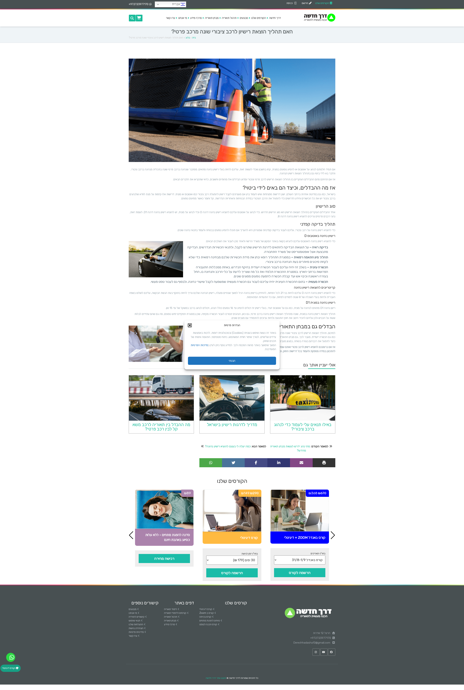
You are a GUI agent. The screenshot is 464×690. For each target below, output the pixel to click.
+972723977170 (138, 4)
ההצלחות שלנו (136, 624)
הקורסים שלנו (322, 3)
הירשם (305, 3)
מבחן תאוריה (170, 620)
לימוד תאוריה (170, 609)
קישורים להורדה (136, 616)
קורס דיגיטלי (249, 538)
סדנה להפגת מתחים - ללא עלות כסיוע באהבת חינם (167, 537)
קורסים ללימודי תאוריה (175, 613)
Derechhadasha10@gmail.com (312, 642)
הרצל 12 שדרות (322, 633)
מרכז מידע (169, 624)
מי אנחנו (133, 613)
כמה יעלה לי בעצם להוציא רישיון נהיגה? (228, 446)
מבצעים (132, 609)
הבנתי (232, 360)
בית (194, 37)
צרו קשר (133, 635)
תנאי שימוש (134, 620)
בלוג (188, 37)
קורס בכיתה (205, 616)
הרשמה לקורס (299, 572)
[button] (190, 325)
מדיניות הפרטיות (199, 345)
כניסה (290, 3)
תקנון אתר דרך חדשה (216, 678)
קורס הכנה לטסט (208, 624)
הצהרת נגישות (136, 628)
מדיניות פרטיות (136, 632)
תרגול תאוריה (170, 616)
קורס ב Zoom (206, 613)
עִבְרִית (176, 4)
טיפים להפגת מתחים (209, 620)
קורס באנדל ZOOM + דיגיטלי (304, 537)
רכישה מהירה (164, 558)
